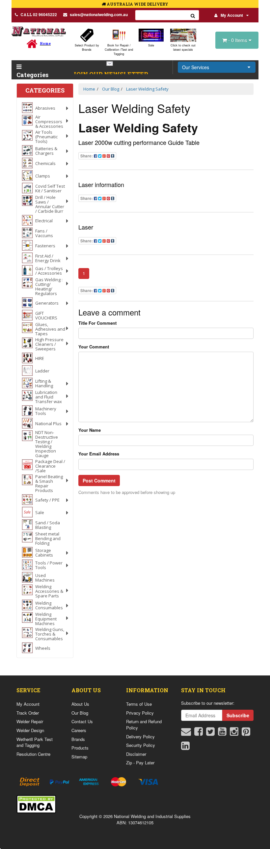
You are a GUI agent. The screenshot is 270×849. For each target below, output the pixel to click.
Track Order (27, 713)
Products (80, 748)
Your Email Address (98, 454)
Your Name (89, 430)
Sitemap (79, 756)
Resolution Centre (33, 754)
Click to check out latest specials (183, 47)
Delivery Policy (140, 736)
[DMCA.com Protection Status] (36, 803)
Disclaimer (136, 754)
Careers (78, 730)
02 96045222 (38, 14)
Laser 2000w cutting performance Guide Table (139, 142)
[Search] (193, 15)
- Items (238, 40)
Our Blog (79, 713)
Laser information (101, 184)
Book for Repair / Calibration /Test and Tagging (119, 49)
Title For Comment (97, 323)
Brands (78, 739)
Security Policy (140, 745)
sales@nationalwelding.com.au (99, 14)
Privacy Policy (140, 713)
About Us (80, 704)
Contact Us (82, 721)
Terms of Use (139, 704)
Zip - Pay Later (140, 762)
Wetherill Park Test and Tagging (34, 742)
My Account (232, 15)
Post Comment (99, 480)
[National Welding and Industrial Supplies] (39, 31)
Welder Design (30, 730)
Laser (85, 227)
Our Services (195, 67)
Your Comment (93, 347)
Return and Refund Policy (144, 724)
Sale (151, 45)
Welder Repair (29, 721)
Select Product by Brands (87, 47)
